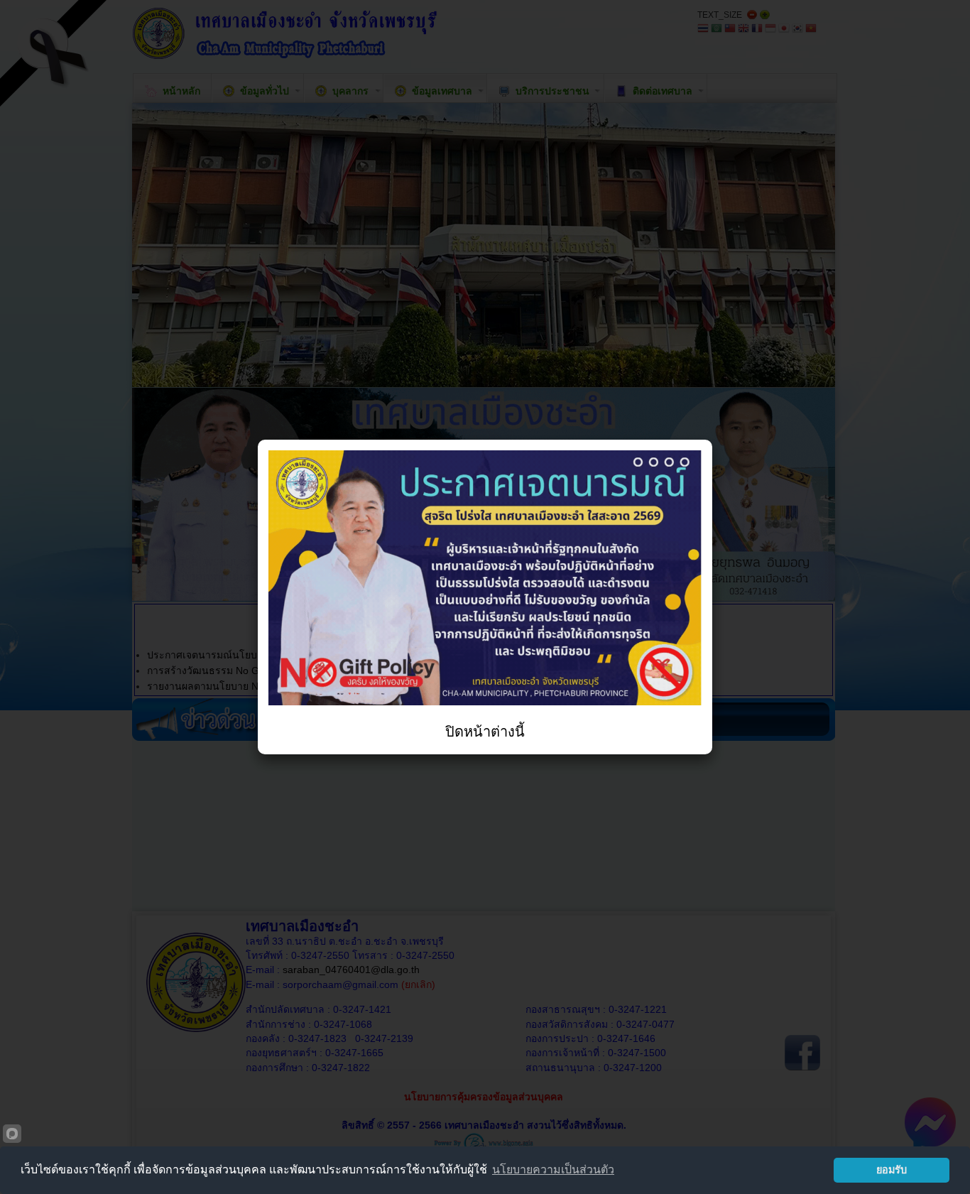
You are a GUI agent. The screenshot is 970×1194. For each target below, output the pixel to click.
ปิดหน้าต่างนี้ (485, 731)
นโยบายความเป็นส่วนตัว (553, 1169)
